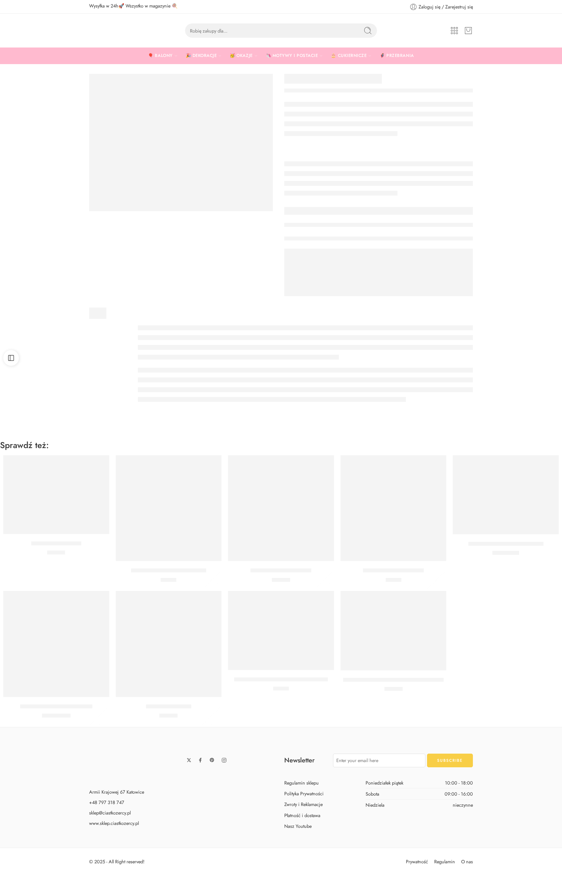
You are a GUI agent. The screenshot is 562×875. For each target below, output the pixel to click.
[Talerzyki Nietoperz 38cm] (281, 508)
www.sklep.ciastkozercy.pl (114, 823)
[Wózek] (468, 30)
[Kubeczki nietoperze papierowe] (169, 508)
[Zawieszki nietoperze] (56, 494)
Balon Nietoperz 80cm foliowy (56, 706)
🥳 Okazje (241, 55)
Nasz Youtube (298, 825)
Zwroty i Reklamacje (303, 804)
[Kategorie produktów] (454, 30)
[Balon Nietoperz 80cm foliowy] (56, 644)
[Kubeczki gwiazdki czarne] (394, 508)
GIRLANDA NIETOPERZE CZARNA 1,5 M (393, 679)
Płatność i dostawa (302, 815)
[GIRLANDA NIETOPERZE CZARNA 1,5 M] (394, 630)
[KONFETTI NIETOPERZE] (181, 142)
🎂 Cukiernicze (349, 55)
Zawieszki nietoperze (56, 543)
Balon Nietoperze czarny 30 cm (505, 543)
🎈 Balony (160, 55)
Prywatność (417, 861)
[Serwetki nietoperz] (169, 644)
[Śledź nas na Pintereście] (212, 760)
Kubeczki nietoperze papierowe (168, 570)
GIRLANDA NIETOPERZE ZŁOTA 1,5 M (281, 679)
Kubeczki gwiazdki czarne (393, 570)
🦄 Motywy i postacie (292, 55)
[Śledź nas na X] (189, 760)
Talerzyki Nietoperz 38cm (280, 570)
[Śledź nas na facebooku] (200, 760)
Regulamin (444, 861)
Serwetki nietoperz (168, 706)
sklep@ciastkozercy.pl (110, 812)
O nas (467, 861)
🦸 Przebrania (397, 55)
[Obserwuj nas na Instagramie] (224, 760)
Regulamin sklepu (301, 782)
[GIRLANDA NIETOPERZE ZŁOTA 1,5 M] (281, 630)
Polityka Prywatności (304, 793)
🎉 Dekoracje (201, 55)
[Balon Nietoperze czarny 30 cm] (506, 494)
